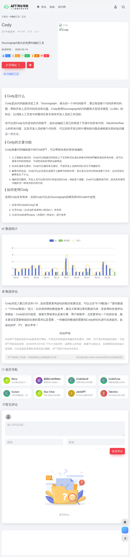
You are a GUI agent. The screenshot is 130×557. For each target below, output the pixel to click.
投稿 (52, 6)
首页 (6, 16)
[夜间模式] (125, 538)
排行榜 (62, 6)
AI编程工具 (15, 16)
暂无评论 (11, 404)
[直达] (29, 380)
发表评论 (117, 451)
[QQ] (125, 522)
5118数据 (101, 303)
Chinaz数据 (17, 309)
